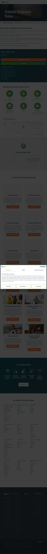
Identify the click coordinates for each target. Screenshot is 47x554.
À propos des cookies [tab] (38, 270)
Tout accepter (38, 286)
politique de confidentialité (8, 281)
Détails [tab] (23, 270)
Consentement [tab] (8, 270)
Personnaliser (23, 286)
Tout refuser (8, 286)
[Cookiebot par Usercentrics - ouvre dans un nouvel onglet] (41, 267)
